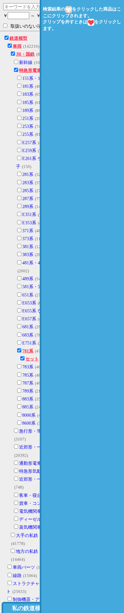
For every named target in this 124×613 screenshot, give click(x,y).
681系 (27, 326)
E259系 (29, 150)
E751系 (29, 343)
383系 (27, 254)
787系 (27, 383)
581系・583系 (35, 286)
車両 (17, 46)
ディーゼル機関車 (37, 519)
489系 (27, 278)
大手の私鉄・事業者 (36, 535)
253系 (27, 126)
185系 (27, 102)
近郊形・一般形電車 (39, 447)
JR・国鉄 (25, 54)
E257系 (29, 142)
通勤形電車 (30, 463)
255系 (27, 134)
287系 (27, 198)
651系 (27, 295)
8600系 (29, 423)
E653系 (29, 303)
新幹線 (25, 62)
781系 (27, 351)
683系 (27, 335)
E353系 (29, 222)
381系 (27, 246)
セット (32, 359)
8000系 (29, 415)
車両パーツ (24, 567)
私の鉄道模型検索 (35, 608)
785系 (27, 375)
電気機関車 (30, 511)
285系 (27, 190)
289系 (27, 206)
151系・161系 (35, 78)
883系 (27, 399)
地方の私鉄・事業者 (36, 551)
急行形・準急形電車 (39, 431)
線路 (17, 575)
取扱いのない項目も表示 (34, 26)
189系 (27, 110)
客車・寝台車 (32, 495)
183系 (27, 94)
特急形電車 (30, 70)
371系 (27, 230)
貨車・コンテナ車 (37, 503)
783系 (27, 367)
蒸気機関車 (30, 527)
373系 (27, 238)
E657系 (29, 319)
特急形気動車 (32, 471)
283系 (27, 182)
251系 (27, 118)
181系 (27, 86)
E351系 (29, 214)
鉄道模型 (18, 38)
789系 (27, 391)
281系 (27, 174)
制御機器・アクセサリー (37, 599)
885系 (27, 407)
